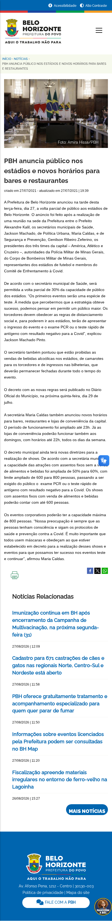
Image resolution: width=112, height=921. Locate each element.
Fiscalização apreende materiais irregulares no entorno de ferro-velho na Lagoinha (59, 780)
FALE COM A (60, 902)
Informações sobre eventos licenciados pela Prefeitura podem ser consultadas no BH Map (58, 741)
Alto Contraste (96, 6)
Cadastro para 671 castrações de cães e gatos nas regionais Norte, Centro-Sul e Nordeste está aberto (58, 665)
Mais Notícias (87, 811)
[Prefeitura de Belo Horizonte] (32, 28)
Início (6, 59)
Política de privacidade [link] (43, 892)
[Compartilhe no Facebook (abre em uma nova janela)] (90, 570)
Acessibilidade (65, 6)
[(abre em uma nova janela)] (97, 570)
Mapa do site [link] (77, 892)
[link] (55, 902)
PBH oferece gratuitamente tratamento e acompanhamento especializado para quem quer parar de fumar (59, 703)
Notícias (21, 59)
